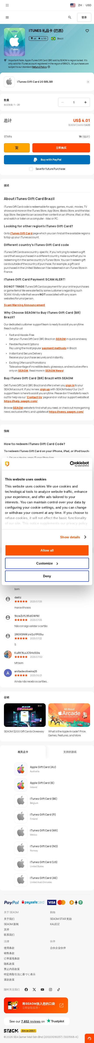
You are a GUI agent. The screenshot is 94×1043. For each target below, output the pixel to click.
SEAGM (61, 339)
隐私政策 (9, 964)
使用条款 (9, 948)
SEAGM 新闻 (11, 924)
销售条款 (9, 953)
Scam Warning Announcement (24, 305)
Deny (47, 576)
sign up (45, 389)
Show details (70, 537)
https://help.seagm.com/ (20, 401)
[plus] (85, 102)
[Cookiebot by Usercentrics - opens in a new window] (70, 464)
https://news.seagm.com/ (66, 412)
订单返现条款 (12, 958)
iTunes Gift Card (21, 233)
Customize (44, 563)
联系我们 (9, 935)
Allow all (47, 550)
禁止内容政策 (12, 969)
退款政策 (9, 979)
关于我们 (9, 919)
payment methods (54, 348)
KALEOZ (55, 924)
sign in (70, 385)
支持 (6, 929)
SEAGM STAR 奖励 (61, 919)
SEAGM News (54, 370)
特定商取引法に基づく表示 (19, 974)
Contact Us (34, 397)
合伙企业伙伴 (58, 948)
